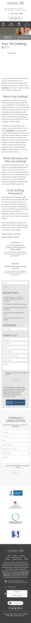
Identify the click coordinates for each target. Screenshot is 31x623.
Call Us (26, 25)
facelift (21, 569)
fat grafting (10, 234)
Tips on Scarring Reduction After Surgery (13, 319)
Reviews (9, 559)
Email (19, 25)
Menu (3, 25)
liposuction (10, 130)
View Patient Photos (23, 37)
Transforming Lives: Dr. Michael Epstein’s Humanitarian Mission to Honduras (14, 299)
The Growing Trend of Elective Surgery (15, 304)
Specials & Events (18, 559)
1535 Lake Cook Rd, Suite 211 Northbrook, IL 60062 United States (17, 9)
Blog (26, 557)
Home (10, 555)
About (16, 555)
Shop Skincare (15, 18)
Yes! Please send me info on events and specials (17, 373)
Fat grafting (5, 88)
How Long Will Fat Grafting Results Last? (14, 313)
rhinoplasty (16, 569)
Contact (26, 559)
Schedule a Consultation (8, 37)
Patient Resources (17, 557)
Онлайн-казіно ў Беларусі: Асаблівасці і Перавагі (15, 308)
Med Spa (22, 555)
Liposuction (17, 234)
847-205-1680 (17, 13)
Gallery (11, 25)
